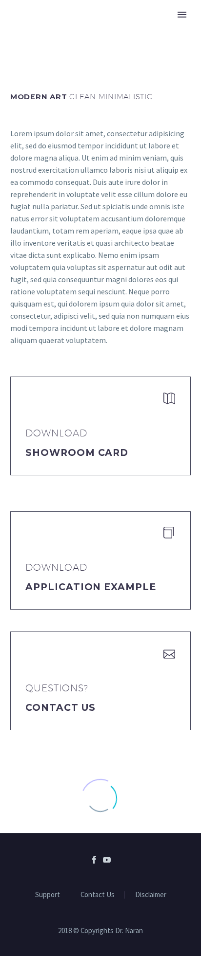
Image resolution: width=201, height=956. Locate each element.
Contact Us (60, 707)
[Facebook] (94, 860)
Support (47, 895)
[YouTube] (107, 860)
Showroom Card (76, 452)
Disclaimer (150, 895)
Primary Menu (182, 14)
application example (90, 587)
